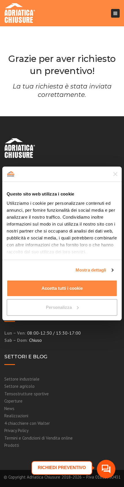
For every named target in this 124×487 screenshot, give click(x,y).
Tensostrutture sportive (26, 393)
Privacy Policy (16, 430)
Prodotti (11, 445)
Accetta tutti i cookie (62, 288)
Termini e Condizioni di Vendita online (38, 438)
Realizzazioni (16, 415)
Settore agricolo (19, 386)
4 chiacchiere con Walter (27, 423)
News (9, 408)
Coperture (13, 401)
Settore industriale (22, 379)
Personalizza (59, 307)
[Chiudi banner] (115, 174)
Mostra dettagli (91, 270)
